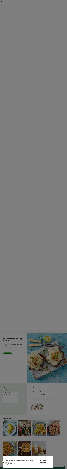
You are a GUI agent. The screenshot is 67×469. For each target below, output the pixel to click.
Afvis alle (43, 462)
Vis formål (43, 464)
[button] (3, 462)
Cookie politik (8, 462)
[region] (28, 462)
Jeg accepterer (43, 460)
